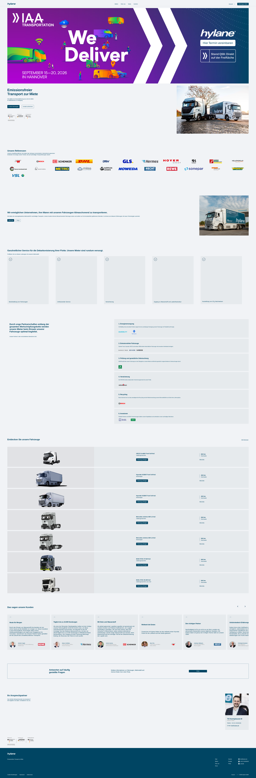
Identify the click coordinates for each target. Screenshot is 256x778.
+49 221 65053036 (236, 723)
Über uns (123, 4)
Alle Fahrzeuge (244, 439)
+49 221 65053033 (244, 761)
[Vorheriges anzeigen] (237, 606)
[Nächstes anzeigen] (245, 606)
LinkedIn (242, 763)
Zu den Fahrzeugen (13, 106)
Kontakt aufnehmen (28, 106)
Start (216, 759)
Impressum (22, 774)
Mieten (116, 4)
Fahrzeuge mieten (243, 4)
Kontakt (230, 761)
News (129, 4)
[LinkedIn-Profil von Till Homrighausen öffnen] (241, 719)
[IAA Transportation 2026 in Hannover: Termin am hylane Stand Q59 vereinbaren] (128, 45)
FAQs (18, 220)
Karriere (136, 4)
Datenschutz (30, 774)
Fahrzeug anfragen (142, 459)
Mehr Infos (202, 459)
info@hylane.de (235, 725)
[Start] (11, 4)
